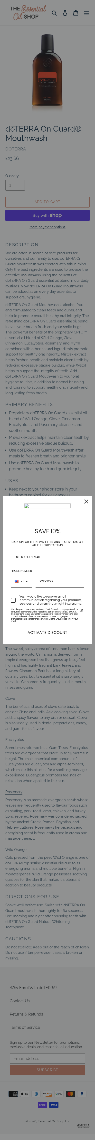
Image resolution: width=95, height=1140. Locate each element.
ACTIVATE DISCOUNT (47, 632)
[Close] (86, 501)
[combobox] (21, 582)
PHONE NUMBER (21, 571)
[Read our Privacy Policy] (81, 610)
